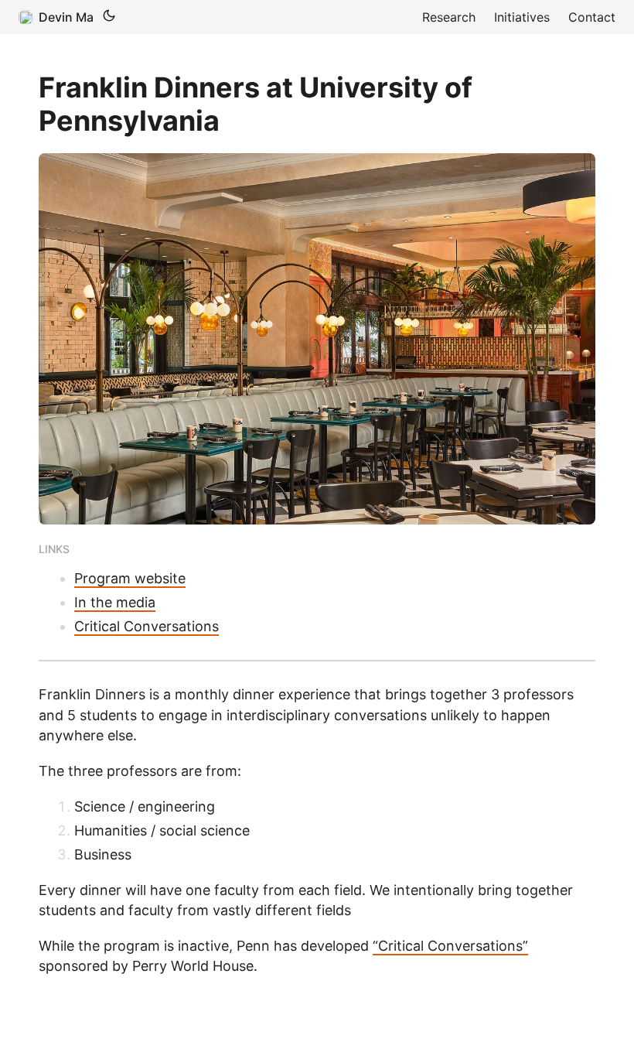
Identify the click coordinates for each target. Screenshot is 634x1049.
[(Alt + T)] (109, 17)
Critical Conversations (146, 626)
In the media (114, 602)
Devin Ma (66, 17)
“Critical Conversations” (450, 946)
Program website (130, 578)
